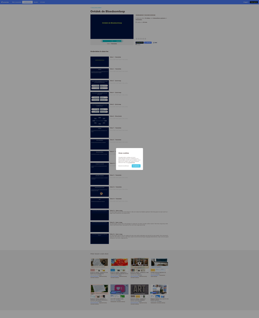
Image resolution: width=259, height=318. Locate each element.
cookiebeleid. (131, 162)
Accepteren (136, 166)
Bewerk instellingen (123, 165)
